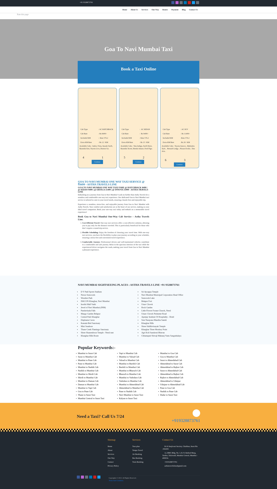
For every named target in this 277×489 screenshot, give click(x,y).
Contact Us (193, 10)
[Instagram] (177, 2)
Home (124, 10)
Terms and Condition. (116, 480)
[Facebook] (172, 2)
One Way (155, 10)
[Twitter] (193, 2)
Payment (174, 10)
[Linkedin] (185, 2)
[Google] (181, 2)
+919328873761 (186, 420)
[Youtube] (189, 2)
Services (144, 10)
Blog (184, 10)
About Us (134, 10)
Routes (165, 10)
